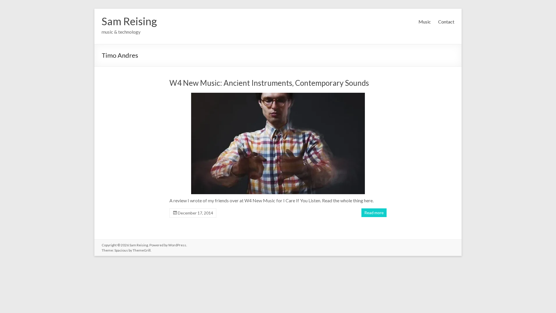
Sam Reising (129, 21)
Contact (446, 21)
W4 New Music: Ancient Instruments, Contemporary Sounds (269, 83)
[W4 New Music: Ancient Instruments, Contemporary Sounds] (278, 145)
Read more (374, 212)
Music (424, 21)
